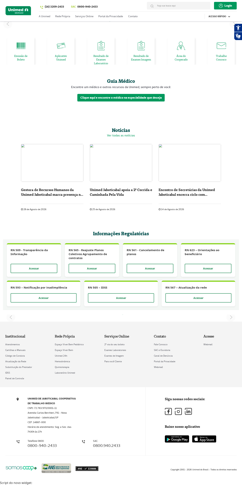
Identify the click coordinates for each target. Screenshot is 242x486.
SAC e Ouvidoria (162, 350)
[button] (7, 24)
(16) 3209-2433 (54, 6)
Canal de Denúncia (163, 355)
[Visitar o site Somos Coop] (21, 468)
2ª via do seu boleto (114, 344)
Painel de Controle (14, 378)
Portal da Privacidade (164, 361)
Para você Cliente (113, 361)
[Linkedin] (188, 411)
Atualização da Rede (15, 361)
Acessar (34, 268)
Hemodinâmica (62, 361)
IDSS (7, 372)
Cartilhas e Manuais (15, 350)
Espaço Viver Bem (64, 350)
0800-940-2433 (84, 6)
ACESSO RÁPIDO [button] (218, 16)
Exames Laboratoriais (115, 350)
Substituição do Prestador (18, 367)
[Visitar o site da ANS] (56, 468)
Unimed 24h (61, 355)
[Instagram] (178, 411)
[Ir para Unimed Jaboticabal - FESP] (18, 12)
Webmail (158, 367)
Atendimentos (12, 344)
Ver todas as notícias (121, 135)
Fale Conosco (161, 344)
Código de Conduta (15, 355)
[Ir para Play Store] (177, 438)
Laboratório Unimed (65, 372)
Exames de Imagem (114, 355)
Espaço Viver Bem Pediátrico (69, 344)
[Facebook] (168, 411)
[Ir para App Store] (204, 439)
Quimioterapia (62, 367)
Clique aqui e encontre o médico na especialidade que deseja (121, 98)
